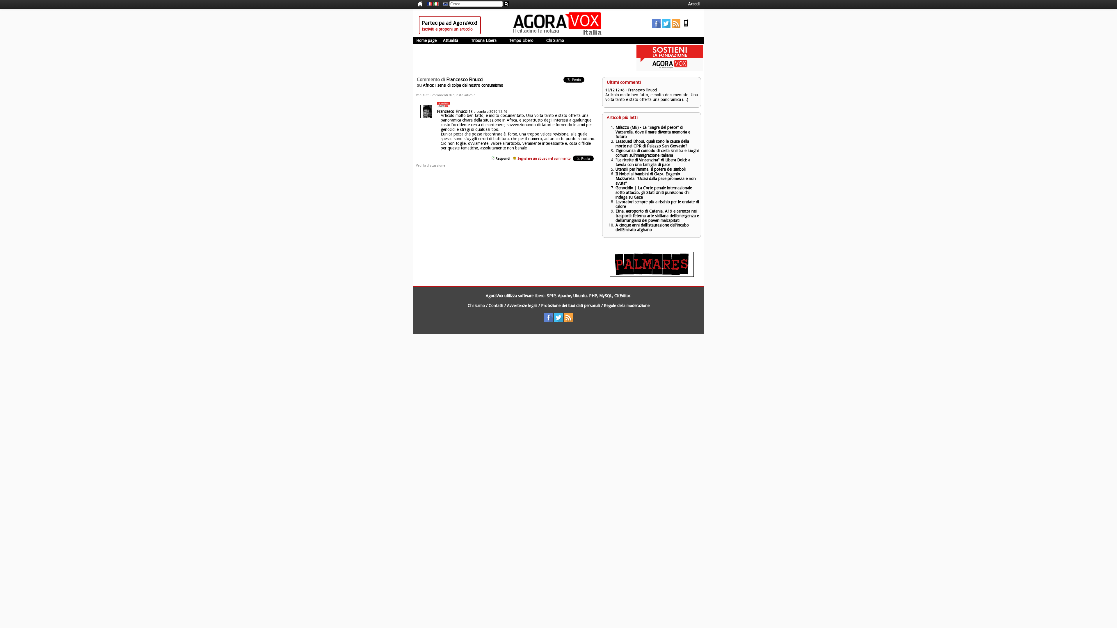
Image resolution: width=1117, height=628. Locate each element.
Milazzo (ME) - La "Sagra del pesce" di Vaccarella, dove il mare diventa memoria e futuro (653, 132)
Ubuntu (580, 295)
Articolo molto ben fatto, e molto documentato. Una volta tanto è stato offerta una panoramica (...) (651, 97)
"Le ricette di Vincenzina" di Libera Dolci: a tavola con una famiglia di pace (653, 162)
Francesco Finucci (452, 111)
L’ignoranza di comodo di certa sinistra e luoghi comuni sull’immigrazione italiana (657, 153)
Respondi (503, 158)
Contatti (496, 305)
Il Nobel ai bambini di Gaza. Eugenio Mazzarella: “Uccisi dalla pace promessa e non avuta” (656, 178)
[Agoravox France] (429, 4)
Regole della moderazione (627, 305)
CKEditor (622, 295)
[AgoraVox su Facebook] (656, 26)
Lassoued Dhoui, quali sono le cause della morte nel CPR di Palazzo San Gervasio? (652, 143)
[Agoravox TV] (444, 4)
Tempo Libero (521, 40)
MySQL (605, 295)
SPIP (551, 295)
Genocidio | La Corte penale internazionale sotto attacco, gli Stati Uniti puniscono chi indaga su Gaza (654, 192)
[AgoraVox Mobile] (686, 26)
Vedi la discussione (430, 165)
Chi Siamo (555, 40)
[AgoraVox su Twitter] (666, 26)
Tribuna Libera (484, 40)
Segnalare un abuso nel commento (544, 158)
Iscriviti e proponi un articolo (447, 29)
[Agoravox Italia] (436, 4)
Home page (426, 40)
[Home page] (559, 33)
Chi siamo (476, 305)
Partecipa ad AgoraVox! (449, 23)
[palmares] (652, 275)
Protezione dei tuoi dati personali (570, 305)
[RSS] (676, 26)
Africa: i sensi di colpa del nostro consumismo (463, 85)
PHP (593, 295)
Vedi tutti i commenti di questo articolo (446, 95)
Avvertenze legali (522, 305)
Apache (564, 295)
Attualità (450, 40)
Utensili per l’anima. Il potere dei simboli (651, 169)
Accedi (694, 3)
